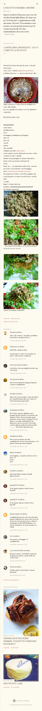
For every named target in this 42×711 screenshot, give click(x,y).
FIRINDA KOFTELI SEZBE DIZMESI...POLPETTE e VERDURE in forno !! (19, 641)
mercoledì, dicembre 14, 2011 (18, 404)
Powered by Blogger (22, 700)
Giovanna (13, 379)
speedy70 (13, 485)
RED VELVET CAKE (13, 683)
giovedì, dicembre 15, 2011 (17, 561)
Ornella (12, 394)
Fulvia (12, 567)
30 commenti (15, 687)
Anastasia (13, 410)
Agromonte (20, 151)
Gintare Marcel (27, 705)
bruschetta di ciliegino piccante (19, 171)
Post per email (15, 318)
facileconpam (15, 514)
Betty (12, 452)
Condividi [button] (6, 318)
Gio (11, 536)
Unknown (13, 347)
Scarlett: (13, 471)
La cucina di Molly (16, 551)
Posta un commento (11, 580)
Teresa (12, 332)
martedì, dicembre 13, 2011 (18, 340)
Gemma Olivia (15, 365)
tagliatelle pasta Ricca (25, 71)
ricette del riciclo (13, 321)
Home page (9, 34)
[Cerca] (37, 3)
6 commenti (15, 647)
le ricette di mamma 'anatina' (19, 7)
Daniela (13, 436)
